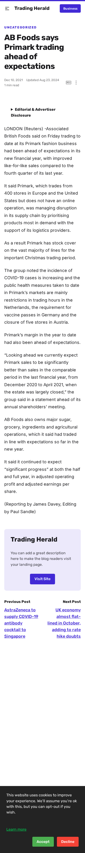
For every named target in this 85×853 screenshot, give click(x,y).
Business (70, 8)
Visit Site (42, 579)
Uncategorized (20, 27)
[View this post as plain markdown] (68, 82)
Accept (43, 841)
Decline (67, 841)
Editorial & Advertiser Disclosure (33, 112)
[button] (7, 8)
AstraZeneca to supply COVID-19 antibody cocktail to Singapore (21, 623)
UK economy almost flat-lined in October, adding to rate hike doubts (64, 623)
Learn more (16, 829)
